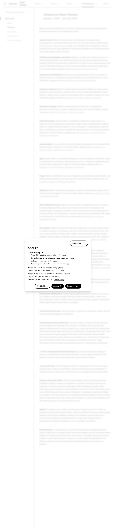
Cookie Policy (59, 280)
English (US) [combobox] (76, 243)
